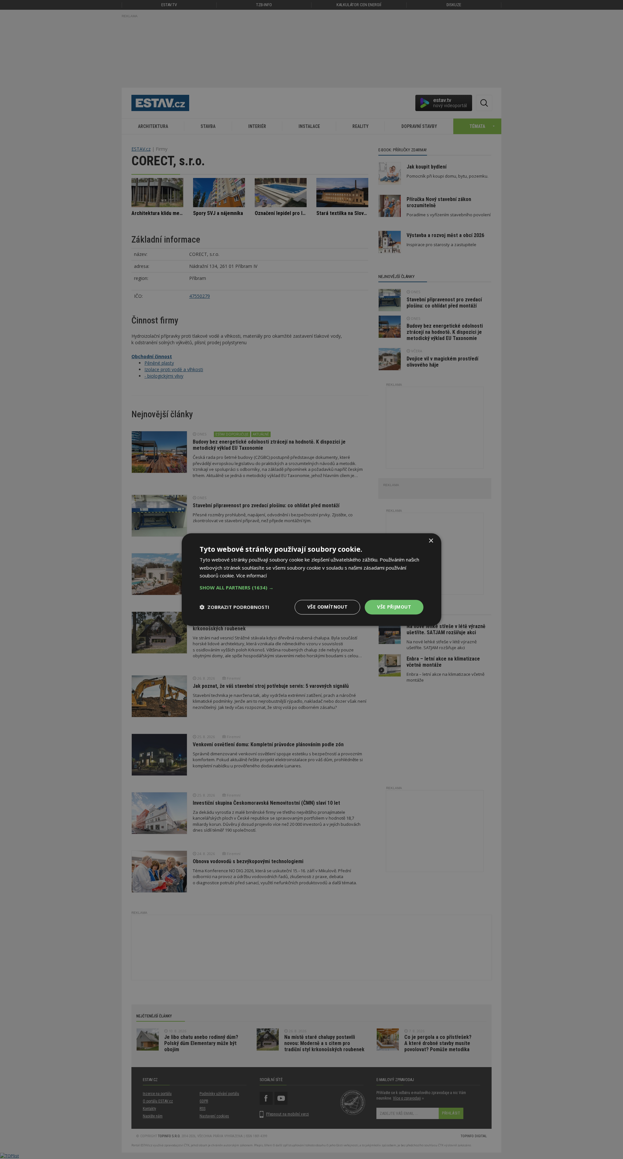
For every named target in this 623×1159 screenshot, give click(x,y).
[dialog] (311, 579)
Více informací (251, 576)
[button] (311, 587)
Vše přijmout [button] (394, 607)
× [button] (430, 540)
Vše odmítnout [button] (327, 607)
